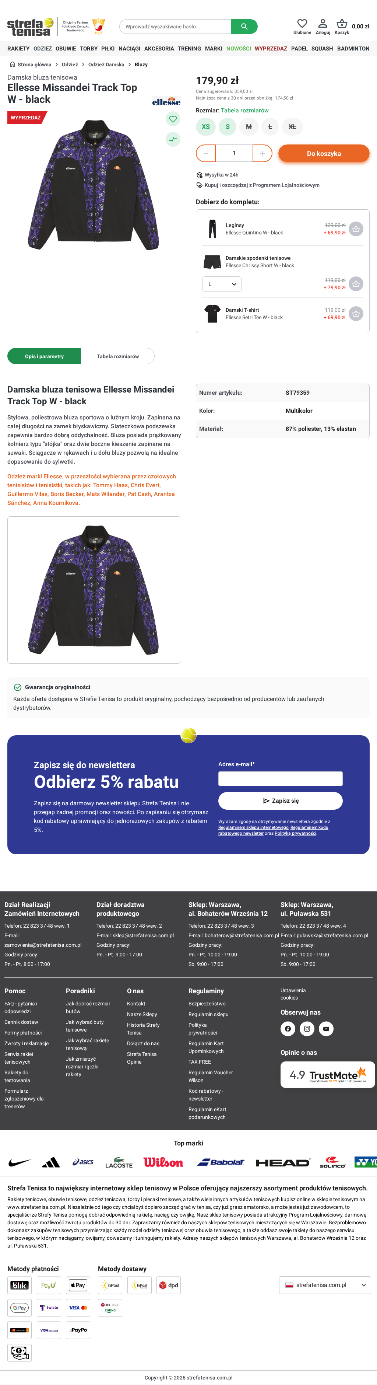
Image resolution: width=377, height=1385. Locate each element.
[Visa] (78, 1307)
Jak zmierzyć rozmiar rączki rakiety (82, 1066)
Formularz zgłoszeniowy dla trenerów (24, 1098)
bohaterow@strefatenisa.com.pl (242, 935)
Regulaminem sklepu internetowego (253, 827)
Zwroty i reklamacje (26, 1043)
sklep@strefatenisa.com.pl (143, 935)
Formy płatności (23, 1033)
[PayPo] (78, 1330)
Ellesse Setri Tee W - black (254, 317)
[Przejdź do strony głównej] (30, 26)
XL (296, 129)
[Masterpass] (19, 1330)
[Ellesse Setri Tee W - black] (212, 313)
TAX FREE (199, 1062)
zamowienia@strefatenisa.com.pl (42, 945)
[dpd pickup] (110, 1307)
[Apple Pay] (78, 1285)
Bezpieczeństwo (207, 1004)
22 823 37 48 (38, 926)
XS (206, 126)
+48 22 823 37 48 (61, 6)
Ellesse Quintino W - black (254, 233)
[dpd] (168, 1285)
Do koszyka (324, 153)
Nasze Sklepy (142, 1014)
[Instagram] (307, 1028)
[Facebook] (288, 1028)
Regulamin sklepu (208, 1014)
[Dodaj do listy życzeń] (173, 118)
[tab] (44, 356)
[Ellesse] (166, 100)
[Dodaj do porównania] (173, 139)
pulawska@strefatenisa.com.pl (332, 935)
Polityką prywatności (295, 833)
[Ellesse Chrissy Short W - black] (212, 261)
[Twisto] (49, 1307)
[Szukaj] (244, 26)
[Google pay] (19, 1307)
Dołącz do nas (143, 1043)
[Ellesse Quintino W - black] (212, 228)
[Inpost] (110, 1285)
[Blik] (19, 1285)
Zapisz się (285, 800)
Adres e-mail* (236, 764)
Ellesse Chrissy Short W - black (260, 265)
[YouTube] (326, 1028)
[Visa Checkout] (49, 1330)
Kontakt (136, 1004)
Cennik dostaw (21, 1022)
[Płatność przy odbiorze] (19, 1352)
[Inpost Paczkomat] (139, 1285)
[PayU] (49, 1285)
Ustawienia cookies (288, 994)
